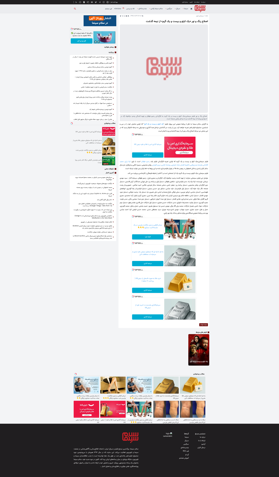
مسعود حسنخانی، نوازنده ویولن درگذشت (99, 232)
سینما (186, 8)
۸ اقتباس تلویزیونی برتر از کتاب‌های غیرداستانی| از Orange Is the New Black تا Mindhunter (93, 217)
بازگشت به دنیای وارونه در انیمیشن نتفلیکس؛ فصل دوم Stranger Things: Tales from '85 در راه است (95, 205)
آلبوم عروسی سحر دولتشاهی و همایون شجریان (97, 83)
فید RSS (186, 451)
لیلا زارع (128, 161)
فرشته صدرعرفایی (196, 165)
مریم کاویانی (156, 165)
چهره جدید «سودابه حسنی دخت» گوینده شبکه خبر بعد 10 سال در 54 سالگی (92, 58)
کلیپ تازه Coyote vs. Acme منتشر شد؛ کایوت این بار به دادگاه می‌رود (92, 195)
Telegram (122, 16)
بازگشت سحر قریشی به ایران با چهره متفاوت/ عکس (96, 87)
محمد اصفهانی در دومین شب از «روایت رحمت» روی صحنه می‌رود (94, 188)
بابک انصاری (176, 165)
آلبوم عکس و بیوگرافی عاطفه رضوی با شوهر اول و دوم (95, 63)
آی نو (187, 454)
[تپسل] (133, 134)
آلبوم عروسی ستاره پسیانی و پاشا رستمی (100, 67)
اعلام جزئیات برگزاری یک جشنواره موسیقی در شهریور (96, 222)
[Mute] (98, 42)
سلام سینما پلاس (157, 8)
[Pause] (95, 42)
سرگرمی (169, 8)
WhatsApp (124, 16)
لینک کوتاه (203, 325)
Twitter (120, 16)
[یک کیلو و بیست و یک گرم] (198, 346)
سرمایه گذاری (148, 155)
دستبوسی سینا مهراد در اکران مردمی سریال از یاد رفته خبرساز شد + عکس (92, 104)
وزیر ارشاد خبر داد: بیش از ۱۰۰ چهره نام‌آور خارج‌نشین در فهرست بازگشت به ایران (93, 211)
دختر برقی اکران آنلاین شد (104, 200)
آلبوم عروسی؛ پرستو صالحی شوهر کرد (100, 109)
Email (126, 16)
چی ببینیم (108, 8)
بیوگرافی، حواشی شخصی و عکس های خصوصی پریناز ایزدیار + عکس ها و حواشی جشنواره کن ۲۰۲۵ (93, 78)
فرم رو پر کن (81, 41)
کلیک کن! (148, 237)
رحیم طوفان (145, 161)
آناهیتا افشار (185, 165)
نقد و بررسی (130, 8)
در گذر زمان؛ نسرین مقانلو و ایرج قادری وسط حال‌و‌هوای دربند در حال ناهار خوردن (92, 92)
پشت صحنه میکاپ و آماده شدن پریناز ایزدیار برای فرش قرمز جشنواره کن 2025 (94, 98)
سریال (178, 8)
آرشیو (191, 2)
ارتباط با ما (196, 2)
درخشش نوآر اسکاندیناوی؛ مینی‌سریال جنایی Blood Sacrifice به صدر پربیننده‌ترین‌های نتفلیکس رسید (92, 237)
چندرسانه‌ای (143, 8)
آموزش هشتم (184, 458)
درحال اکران (185, 2)
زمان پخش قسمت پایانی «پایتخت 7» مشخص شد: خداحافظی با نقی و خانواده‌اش (93, 114)
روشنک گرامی (166, 165)
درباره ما (203, 2)
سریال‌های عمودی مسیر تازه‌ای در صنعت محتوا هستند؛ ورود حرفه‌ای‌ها (93, 178)
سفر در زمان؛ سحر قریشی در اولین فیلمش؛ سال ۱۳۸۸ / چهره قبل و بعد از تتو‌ (93, 72)
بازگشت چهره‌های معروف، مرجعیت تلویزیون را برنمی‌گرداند (94, 184)
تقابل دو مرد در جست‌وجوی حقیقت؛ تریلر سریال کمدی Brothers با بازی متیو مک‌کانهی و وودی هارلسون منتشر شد (92, 227)
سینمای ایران (200, 16)
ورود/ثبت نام (114, 2)
